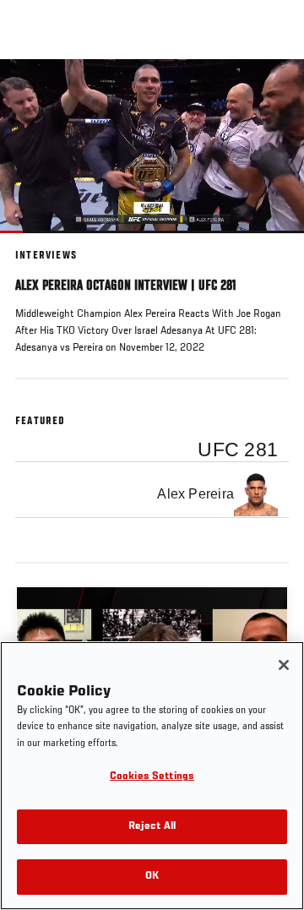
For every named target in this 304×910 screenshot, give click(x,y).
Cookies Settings (152, 776)
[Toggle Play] (35, 243)
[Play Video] (152, 146)
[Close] (283, 665)
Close (273, 91)
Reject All (152, 826)
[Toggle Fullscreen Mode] (269, 243)
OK (152, 876)
